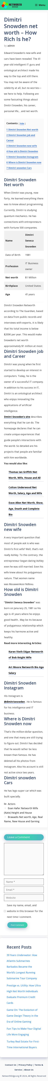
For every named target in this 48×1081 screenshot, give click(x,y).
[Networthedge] (11, 5)
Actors (11, 803)
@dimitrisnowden (14, 701)
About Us (28, 1069)
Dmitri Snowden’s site (17, 416)
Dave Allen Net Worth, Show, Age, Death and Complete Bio (26, 508)
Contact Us (10, 1064)
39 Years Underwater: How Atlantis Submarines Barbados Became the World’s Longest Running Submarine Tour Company (22, 966)
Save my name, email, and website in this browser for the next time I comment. (25, 911)
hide (22, 123)
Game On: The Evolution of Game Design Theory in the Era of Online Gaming (22, 1015)
